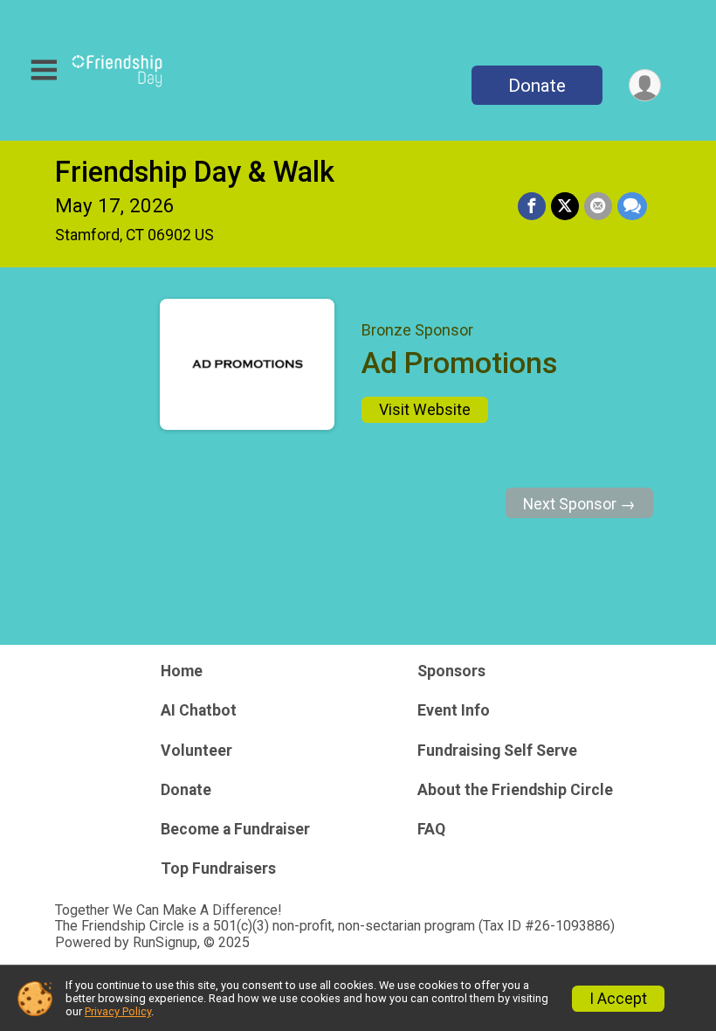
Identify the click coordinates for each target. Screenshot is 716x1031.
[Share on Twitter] (565, 206)
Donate (537, 85)
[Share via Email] (598, 206)
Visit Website (425, 410)
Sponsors (451, 671)
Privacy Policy (118, 1011)
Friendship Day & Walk (194, 172)
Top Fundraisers (218, 868)
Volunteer (196, 750)
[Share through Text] (632, 206)
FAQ (431, 829)
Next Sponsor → (579, 504)
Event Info (453, 710)
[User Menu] (645, 85)
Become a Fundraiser (235, 829)
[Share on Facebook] (532, 206)
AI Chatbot (199, 710)
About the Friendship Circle (515, 790)
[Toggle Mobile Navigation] (43, 70)
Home (182, 671)
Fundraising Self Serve (497, 750)
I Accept (618, 998)
